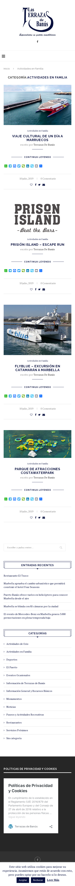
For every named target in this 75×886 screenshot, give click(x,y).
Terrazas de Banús (44, 144)
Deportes (11, 659)
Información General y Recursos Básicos (29, 691)
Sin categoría (13, 738)
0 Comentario (48, 178)
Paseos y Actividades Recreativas (25, 714)
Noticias (11, 706)
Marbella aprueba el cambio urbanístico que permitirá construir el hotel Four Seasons (34, 585)
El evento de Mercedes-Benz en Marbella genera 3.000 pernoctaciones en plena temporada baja (35, 615)
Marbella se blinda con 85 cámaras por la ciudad (31, 606)
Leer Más (53, 880)
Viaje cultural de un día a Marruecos (37, 138)
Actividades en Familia (37, 131)
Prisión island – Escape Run (37, 244)
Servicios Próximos (17, 730)
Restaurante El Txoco (16, 575)
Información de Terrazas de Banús (25, 683)
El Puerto (11, 667)
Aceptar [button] (23, 880)
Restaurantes (14, 722)
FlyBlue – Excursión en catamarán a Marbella (37, 368)
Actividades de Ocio (17, 644)
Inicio (7, 68)
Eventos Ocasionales (18, 675)
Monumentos (14, 699)
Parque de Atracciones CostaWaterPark (37, 471)
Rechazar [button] (38, 880)
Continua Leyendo (37, 157)
